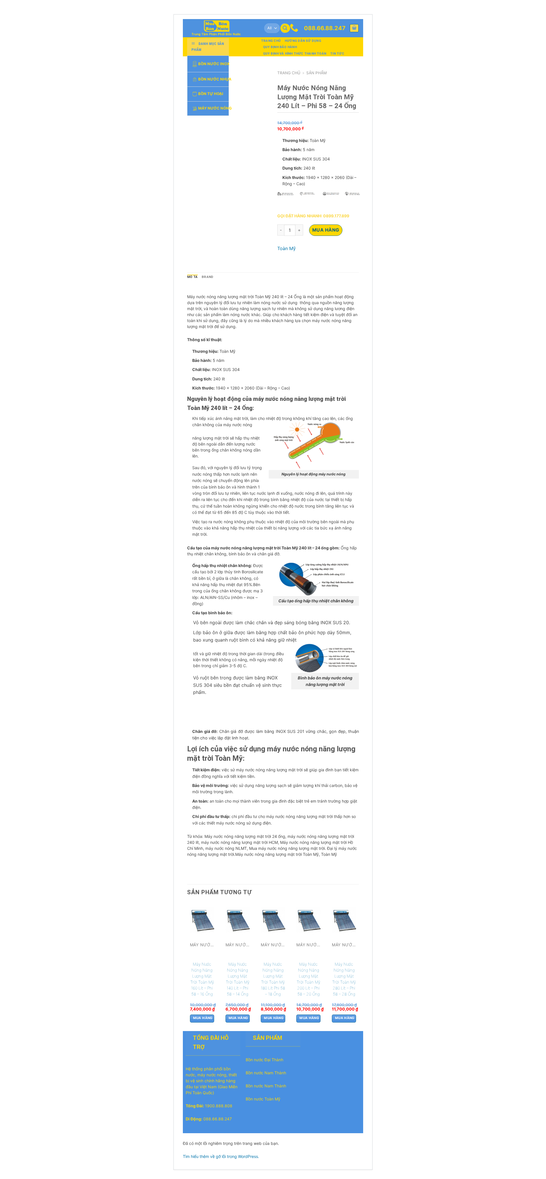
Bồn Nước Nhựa (213, 79)
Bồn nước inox (213, 63)
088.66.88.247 (325, 28)
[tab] (192, 277)
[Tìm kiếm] (285, 28)
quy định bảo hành (280, 47)
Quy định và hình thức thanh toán (294, 53)
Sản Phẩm (316, 73)
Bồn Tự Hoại (210, 93)
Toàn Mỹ (286, 248)
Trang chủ (271, 41)
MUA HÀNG (325, 230)
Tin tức (337, 53)
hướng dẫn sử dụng (303, 41)
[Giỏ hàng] (354, 28)
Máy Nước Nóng (213, 108)
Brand (207, 277)
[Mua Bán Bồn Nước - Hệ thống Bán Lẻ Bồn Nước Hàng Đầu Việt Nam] (218, 28)
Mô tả (192, 277)
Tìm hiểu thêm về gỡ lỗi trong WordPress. (221, 1156)
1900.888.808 (218, 1105)
